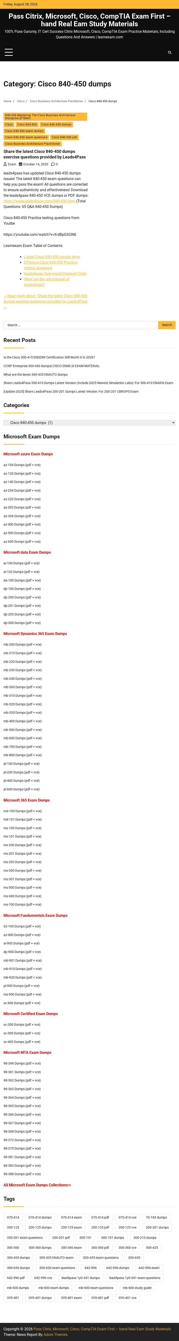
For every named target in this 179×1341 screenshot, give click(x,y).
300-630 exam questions (57, 1268)
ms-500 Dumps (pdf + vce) (22, 888)
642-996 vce (43, 1278)
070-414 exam (71, 1217)
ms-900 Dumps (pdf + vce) (22, 994)
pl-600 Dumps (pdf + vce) (21, 789)
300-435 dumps (18, 1258)
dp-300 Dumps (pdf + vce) (22, 623)
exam (12, 164)
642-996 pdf (16, 1278)
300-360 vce (127, 1248)
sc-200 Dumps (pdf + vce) (21, 1025)
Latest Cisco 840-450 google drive (52, 257)
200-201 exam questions (25, 1238)
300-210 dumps (145, 1238)
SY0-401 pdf (100, 1298)
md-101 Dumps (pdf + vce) (22, 820)
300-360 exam (71, 1248)
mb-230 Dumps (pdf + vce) (22, 670)
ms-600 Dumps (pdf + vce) (22, 896)
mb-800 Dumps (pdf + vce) (22, 755)
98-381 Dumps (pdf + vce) (22, 1157)
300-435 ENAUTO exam (56, 1258)
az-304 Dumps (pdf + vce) (22, 516)
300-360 (13, 1248)
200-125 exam (71, 1227)
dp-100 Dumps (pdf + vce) (22, 589)
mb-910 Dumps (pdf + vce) (22, 969)
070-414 (13, 1217)
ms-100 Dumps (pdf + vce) (22, 828)
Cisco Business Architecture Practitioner (32, 143)
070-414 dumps (40, 1217)
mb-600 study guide (137, 1288)
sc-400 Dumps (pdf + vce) (21, 1042)
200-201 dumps (157, 1227)
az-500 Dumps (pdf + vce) (22, 533)
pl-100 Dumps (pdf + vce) (21, 764)
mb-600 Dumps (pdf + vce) (22, 738)
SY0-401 (13, 1298)
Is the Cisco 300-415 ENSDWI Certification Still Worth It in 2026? (49, 357)
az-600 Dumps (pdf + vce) (22, 542)
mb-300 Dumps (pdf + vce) (22, 687)
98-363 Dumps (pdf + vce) (22, 1089)
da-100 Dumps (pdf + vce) (22, 580)
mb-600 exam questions (96, 1288)
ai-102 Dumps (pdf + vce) (21, 572)
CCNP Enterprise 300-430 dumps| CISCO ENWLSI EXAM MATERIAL (51, 366)
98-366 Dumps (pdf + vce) (22, 1115)
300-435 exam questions (101, 1258)
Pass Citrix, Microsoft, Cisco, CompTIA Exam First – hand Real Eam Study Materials (90, 20)
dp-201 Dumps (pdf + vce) (22, 606)
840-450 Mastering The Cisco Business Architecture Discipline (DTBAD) (40, 116)
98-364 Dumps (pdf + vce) (22, 1098)
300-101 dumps (112, 1238)
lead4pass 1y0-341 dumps (81, 1278)
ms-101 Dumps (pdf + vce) (22, 836)
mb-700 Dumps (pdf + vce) (22, 747)
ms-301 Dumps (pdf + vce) (22, 879)
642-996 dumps (117, 1268)
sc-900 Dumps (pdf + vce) (21, 1003)
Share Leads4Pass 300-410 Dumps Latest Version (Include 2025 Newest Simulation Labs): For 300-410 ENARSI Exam (88, 383)
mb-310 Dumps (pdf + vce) (22, 696)
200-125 (13, 1227)
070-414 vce (127, 1217)
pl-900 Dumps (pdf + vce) (21, 986)
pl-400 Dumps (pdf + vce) (21, 781)
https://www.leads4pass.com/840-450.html (39, 201)
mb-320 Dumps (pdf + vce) (22, 704)
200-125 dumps (40, 1227)
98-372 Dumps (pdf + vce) (22, 1140)
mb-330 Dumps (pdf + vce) (22, 713)
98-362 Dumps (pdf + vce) (22, 1080)
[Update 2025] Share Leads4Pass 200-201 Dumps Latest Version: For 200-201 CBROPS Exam (70, 392)
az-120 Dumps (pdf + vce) (22, 474)
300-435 (152, 1248)
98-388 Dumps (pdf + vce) (22, 1174)
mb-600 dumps (18, 1288)
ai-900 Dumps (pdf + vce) (21, 943)
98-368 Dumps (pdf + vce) (22, 1132)
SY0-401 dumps (40, 1298)
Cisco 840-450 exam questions (26, 137)
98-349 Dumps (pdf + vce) (22, 1063)
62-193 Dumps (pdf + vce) (22, 926)
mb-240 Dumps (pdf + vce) (22, 679)
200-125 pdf (100, 1227)
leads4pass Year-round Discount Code (55, 273)
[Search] (169, 52)
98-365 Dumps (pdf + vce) (22, 1106)
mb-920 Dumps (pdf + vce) (22, 977)
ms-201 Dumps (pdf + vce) (22, 854)
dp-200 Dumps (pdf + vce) (22, 597)
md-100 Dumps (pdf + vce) (22, 811)
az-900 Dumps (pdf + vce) (22, 935)
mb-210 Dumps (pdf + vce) (22, 653)
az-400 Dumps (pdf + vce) (22, 524)
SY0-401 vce (127, 1298)
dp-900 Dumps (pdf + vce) (22, 952)
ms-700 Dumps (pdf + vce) (22, 905)
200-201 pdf (61, 1238)
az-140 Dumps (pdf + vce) (22, 482)
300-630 (134, 1258)
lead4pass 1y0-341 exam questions (134, 1278)
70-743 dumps (156, 1217)
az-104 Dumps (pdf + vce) (22, 465)
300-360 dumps (40, 1248)
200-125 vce (127, 1227)
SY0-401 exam (71, 1298)
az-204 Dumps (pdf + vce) (22, 491)
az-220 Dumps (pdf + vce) (22, 499)
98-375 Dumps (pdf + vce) (22, 1148)
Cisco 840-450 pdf (64, 137)
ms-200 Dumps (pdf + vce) (22, 845)
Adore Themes (55, 1334)
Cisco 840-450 (27, 124)
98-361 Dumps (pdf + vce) (22, 1072)
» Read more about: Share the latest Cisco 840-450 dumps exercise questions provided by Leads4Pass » (45, 301)
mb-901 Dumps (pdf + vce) (22, 961)
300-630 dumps (18, 1268)
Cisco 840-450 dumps (56, 124)
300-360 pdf (100, 1248)
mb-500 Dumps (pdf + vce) (22, 730)
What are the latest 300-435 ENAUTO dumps (35, 375)
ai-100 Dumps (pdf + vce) (21, 563)
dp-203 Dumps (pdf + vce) (22, 614)
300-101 (85, 1238)
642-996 (91, 1268)
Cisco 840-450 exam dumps (24, 131)
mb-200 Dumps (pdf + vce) (22, 645)
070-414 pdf (100, 1217)
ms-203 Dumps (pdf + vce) (22, 862)
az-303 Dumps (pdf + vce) (22, 507)
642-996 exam (149, 1268)
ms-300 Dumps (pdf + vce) (22, 871)
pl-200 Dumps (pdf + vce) (21, 772)
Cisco (9, 124)
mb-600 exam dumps (53, 1288)
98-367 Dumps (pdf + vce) (22, 1123)
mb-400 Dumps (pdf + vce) (22, 721)
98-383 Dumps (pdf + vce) (22, 1166)
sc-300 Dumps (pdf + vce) (21, 1033)
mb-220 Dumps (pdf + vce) (22, 662)
